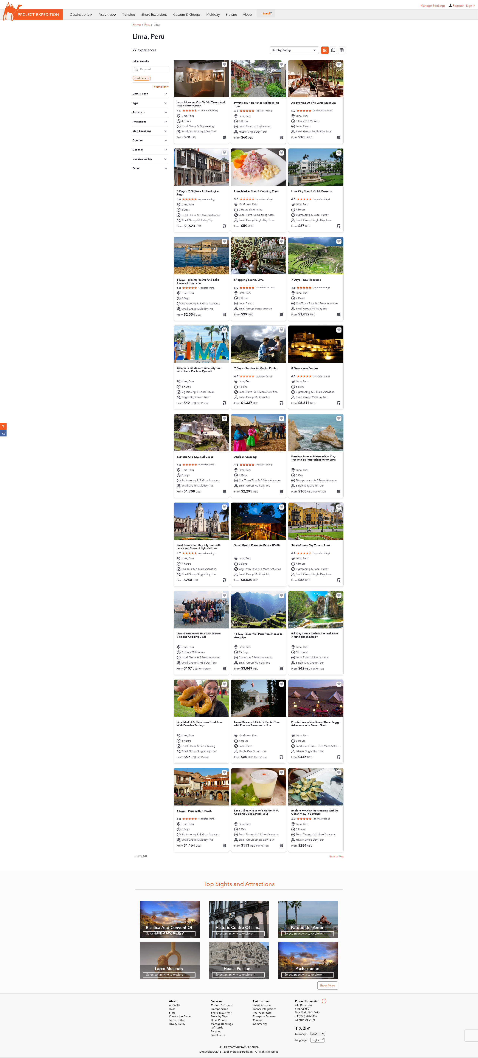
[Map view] (333, 50)
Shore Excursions (154, 14)
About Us (174, 1005)
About (247, 14)
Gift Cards (217, 1027)
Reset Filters (161, 87)
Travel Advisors (262, 1005)
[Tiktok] (308, 1028)
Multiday (213, 14)
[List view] (341, 50)
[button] (3, 426)
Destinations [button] (79, 14)
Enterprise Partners (264, 1016)
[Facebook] (297, 1028)
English (315, 1040)
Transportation (219, 1009)
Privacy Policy (177, 1024)
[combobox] (317, 1040)
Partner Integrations (264, 1009)
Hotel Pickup (218, 1020)
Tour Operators (262, 1012)
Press (172, 1009)
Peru (148, 25)
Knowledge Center (180, 1016)
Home (138, 25)
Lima (157, 25)
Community (260, 1024)
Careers (257, 1020)
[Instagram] (305, 1028)
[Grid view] (325, 50)
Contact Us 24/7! (305, 1020)
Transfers (129, 14)
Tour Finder (218, 1035)
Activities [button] (106, 14)
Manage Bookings (222, 1024)
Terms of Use (176, 1020)
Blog (172, 1012)
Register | (459, 6)
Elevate (231, 14)
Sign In (470, 6)
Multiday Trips (219, 1016)
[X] (301, 1028)
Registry (216, 1031)
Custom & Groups (187, 14)
